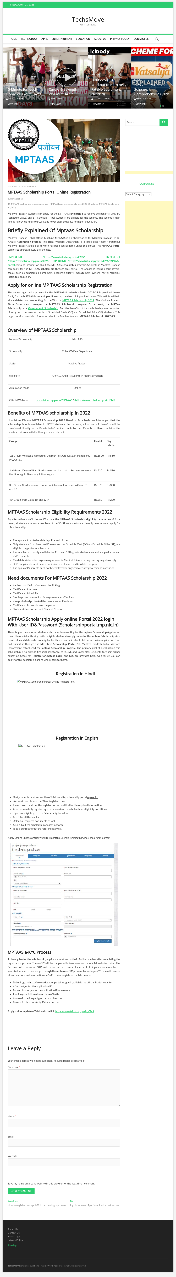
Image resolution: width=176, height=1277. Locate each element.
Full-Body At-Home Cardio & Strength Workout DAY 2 (64, 89)
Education (83, 38)
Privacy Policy (120, 38)
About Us (100, 38)
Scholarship (28, 186)
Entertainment (62, 38)
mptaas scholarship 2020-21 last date (81, 204)
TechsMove (88, 19)
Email (12, 1136)
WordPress (52, 1265)
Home (13, 38)
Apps (44, 38)
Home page (14, 1236)
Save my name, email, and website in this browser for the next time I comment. (51, 1183)
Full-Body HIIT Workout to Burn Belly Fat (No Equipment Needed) (108, 87)
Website (12, 1155)
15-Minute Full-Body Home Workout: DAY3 (23, 91)
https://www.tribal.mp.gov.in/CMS (74, 1011)
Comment (14, 1067)
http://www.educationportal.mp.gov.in (50, 982)
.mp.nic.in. (92, 797)
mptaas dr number (40, 204)
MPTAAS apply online (21, 204)
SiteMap (12, 1245)
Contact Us (141, 38)
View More (13, 104)
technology (29, 38)
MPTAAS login (56, 204)
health (10, 84)
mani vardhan (16, 99)
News (137, 79)
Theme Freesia (39, 1265)
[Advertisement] (150, 152)
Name (12, 1116)
